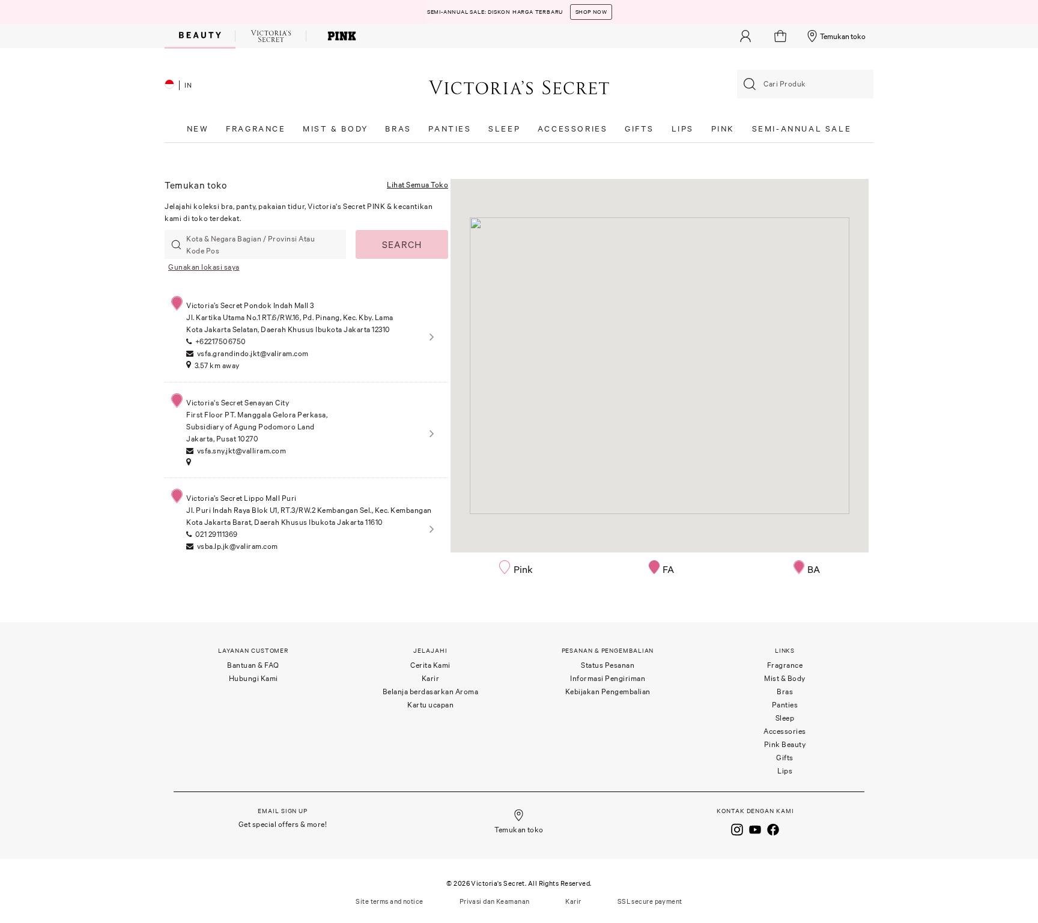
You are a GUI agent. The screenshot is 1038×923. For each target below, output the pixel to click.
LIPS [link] (683, 129)
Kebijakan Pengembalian (608, 691)
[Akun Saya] (745, 36)
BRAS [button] (398, 129)
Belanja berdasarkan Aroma (431, 691)
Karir (431, 678)
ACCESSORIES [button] (573, 129)
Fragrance (785, 665)
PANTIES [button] (449, 129)
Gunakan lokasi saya (204, 266)
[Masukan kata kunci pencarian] (749, 84)
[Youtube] (755, 828)
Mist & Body (785, 678)
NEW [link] (198, 129)
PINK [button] (723, 129)
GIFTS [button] (639, 129)
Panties (785, 704)
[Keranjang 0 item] (782, 36)
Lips (784, 770)
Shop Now (591, 12)
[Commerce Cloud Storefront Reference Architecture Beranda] (519, 86)
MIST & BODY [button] (335, 129)
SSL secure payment (650, 901)
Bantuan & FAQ (253, 665)
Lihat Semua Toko (417, 184)
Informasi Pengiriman (607, 678)
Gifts (785, 757)
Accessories (784, 731)
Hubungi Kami (253, 678)
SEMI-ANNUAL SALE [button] (802, 129)
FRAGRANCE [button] (255, 129)
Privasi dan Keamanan (495, 901)
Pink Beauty (785, 744)
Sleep (785, 717)
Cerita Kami (430, 665)
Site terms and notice (389, 901)
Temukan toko (843, 36)
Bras (785, 691)
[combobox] (805, 84)
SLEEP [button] (504, 129)
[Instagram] (737, 828)
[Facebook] (773, 828)
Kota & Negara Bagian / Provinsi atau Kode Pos (250, 244)
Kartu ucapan (430, 704)
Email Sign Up (283, 811)
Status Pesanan (607, 665)
